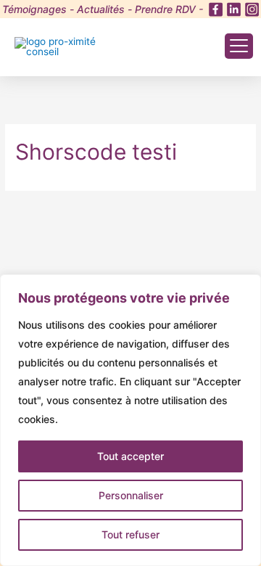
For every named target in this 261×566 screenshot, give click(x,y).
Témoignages (34, 9)
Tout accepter (130, 456)
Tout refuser (131, 534)
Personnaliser (131, 495)
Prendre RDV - (169, 9)
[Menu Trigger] (239, 46)
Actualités (101, 9)
